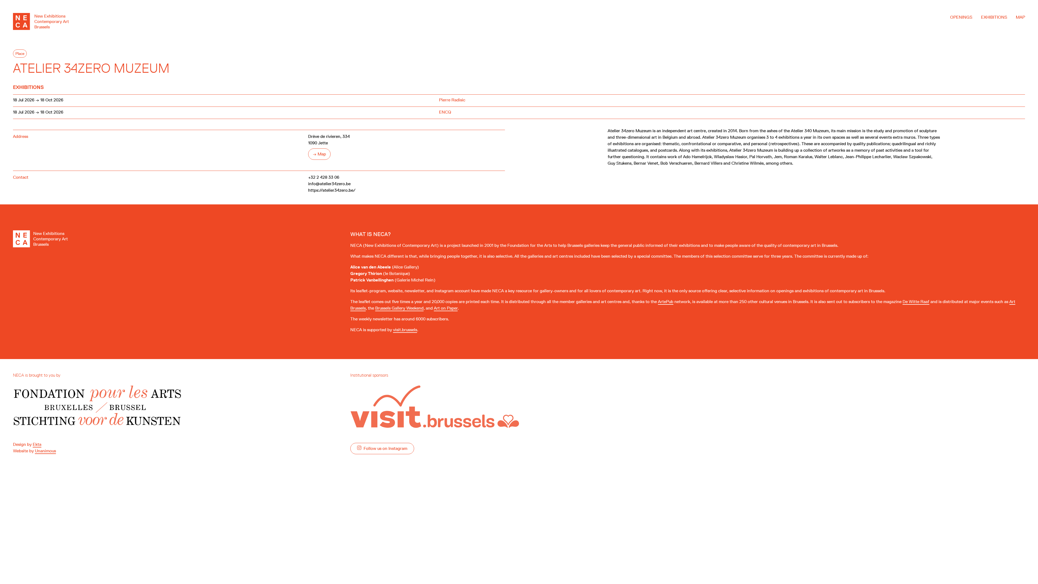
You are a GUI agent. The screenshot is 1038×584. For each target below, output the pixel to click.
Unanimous (45, 450)
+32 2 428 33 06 (323, 177)
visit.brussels (405, 329)
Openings (961, 17)
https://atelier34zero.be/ (331, 190)
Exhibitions (994, 17)
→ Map (319, 154)
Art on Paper (446, 308)
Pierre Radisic (452, 99)
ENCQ (445, 112)
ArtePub (665, 301)
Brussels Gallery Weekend (399, 308)
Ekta (37, 444)
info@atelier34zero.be (329, 183)
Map (1020, 17)
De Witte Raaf (916, 301)
